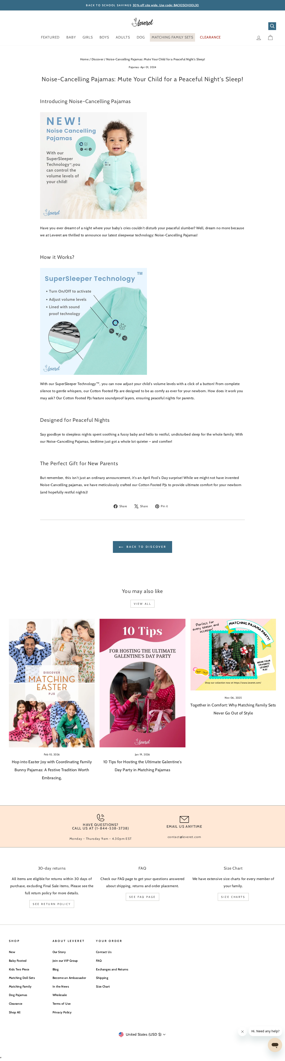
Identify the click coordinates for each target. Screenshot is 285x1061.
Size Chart (103, 986)
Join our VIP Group (65, 960)
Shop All (14, 1012)
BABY (71, 37)
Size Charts (233, 897)
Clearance (15, 1003)
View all (142, 603)
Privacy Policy (62, 1012)
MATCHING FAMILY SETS (172, 37)
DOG (141, 37)
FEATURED (50, 37)
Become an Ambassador (69, 978)
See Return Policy (52, 904)
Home (84, 59)
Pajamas (134, 67)
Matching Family (20, 986)
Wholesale (60, 995)
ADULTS (123, 37)
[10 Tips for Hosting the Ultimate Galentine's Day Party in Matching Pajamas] (142, 683)
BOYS (104, 37)
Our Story (59, 952)
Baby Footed (17, 960)
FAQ (99, 960)
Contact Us (104, 952)
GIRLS (88, 37)
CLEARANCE (210, 37)
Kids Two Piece (19, 969)
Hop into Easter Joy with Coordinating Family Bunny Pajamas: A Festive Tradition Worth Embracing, (52, 769)
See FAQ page (142, 897)
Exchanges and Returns (112, 969)
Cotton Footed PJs (152, 485)
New (12, 952)
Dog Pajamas (18, 995)
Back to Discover (145, 546)
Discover (98, 59)
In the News (61, 986)
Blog (56, 969)
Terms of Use (62, 1003)
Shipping (102, 978)
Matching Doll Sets (22, 978)
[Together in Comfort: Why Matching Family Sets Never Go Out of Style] (233, 655)
